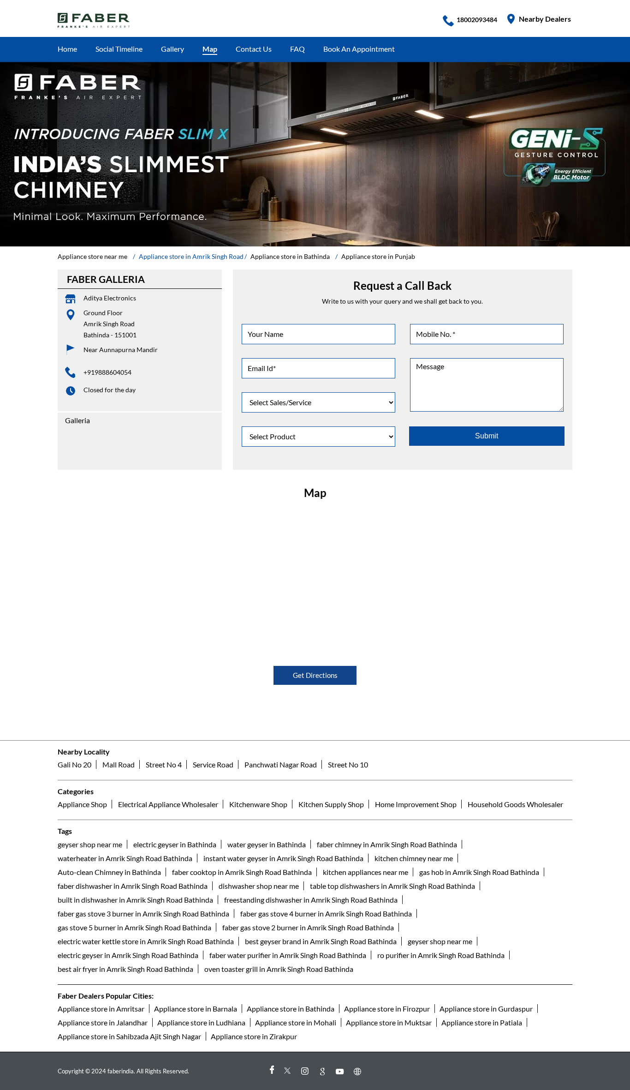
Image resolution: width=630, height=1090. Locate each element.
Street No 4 (164, 764)
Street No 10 (348, 764)
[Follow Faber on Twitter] (288, 1071)
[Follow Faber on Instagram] (306, 1071)
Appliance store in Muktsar (389, 1022)
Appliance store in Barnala (195, 1008)
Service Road (213, 764)
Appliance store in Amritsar (101, 1008)
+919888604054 (107, 372)
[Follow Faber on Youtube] (341, 1071)
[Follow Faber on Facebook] (271, 1071)
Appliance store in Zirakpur (254, 1036)
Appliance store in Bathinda (290, 1008)
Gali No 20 (74, 764)
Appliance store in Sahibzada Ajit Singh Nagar (129, 1036)
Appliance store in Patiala (481, 1022)
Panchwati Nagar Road (280, 764)
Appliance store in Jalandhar (103, 1022)
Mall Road (118, 764)
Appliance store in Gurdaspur (486, 1008)
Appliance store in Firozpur (387, 1008)
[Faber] (94, 20)
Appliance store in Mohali (295, 1022)
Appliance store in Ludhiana (201, 1022)
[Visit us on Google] (324, 1071)
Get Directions (315, 675)
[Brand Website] (359, 1071)
